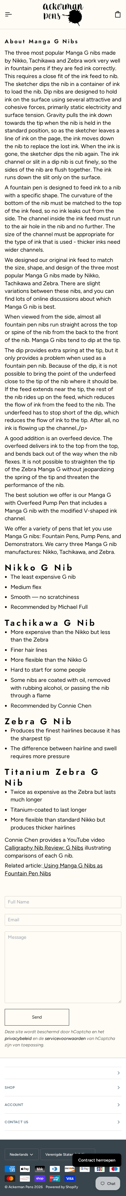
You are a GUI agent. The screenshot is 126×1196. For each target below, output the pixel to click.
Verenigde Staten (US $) (64, 1154)
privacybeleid (18, 1038)
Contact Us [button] (16, 1122)
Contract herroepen (96, 1160)
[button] (63, 1073)
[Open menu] (13, 14)
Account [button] (14, 1105)
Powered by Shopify (62, 1187)
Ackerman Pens (20, 1187)
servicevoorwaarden (65, 1038)
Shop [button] (10, 1088)
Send (37, 1017)
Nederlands (19, 1154)
